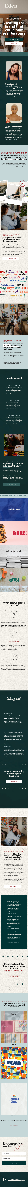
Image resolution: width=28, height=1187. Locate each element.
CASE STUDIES (22, 1178)
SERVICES (23, 1180)
